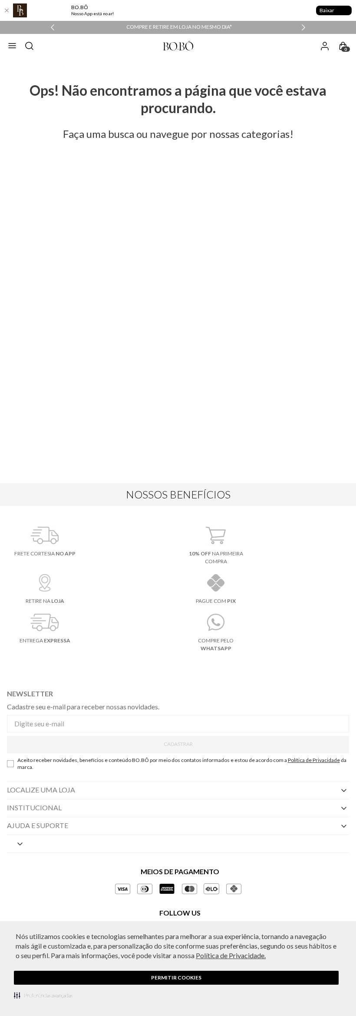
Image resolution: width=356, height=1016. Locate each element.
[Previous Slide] (52, 27)
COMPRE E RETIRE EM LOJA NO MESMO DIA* (179, 26)
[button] (43, 995)
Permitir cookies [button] (176, 977)
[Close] (6, 10)
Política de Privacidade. (231, 955)
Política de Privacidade (314, 760)
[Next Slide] (303, 27)
